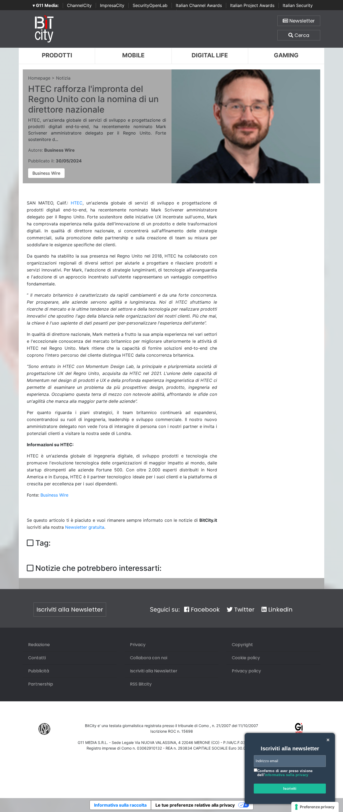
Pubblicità (38, 671)
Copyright (242, 645)
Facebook (204, 609)
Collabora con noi (148, 658)
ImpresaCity (112, 5)
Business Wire (46, 173)
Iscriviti (290, 789)
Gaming (286, 55)
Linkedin (280, 609)
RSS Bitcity (141, 684)
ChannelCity (79, 5)
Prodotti (57, 55)
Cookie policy (246, 658)
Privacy (138, 645)
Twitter (244, 609)
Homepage (39, 78)
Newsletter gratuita (84, 527)
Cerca (301, 35)
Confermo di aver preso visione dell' (285, 773)
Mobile (133, 55)
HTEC (77, 203)
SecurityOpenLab (150, 5)
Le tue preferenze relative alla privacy (195, 805)
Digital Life (210, 55)
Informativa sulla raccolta (120, 805)
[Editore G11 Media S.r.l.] (299, 729)
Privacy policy (246, 671)
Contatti (37, 658)
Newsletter (301, 20)
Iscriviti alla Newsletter (69, 609)
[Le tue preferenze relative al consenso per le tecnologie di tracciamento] (315, 807)
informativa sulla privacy (286, 775)
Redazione (39, 645)
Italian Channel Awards (199, 5)
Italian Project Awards (252, 5)
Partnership (40, 684)
